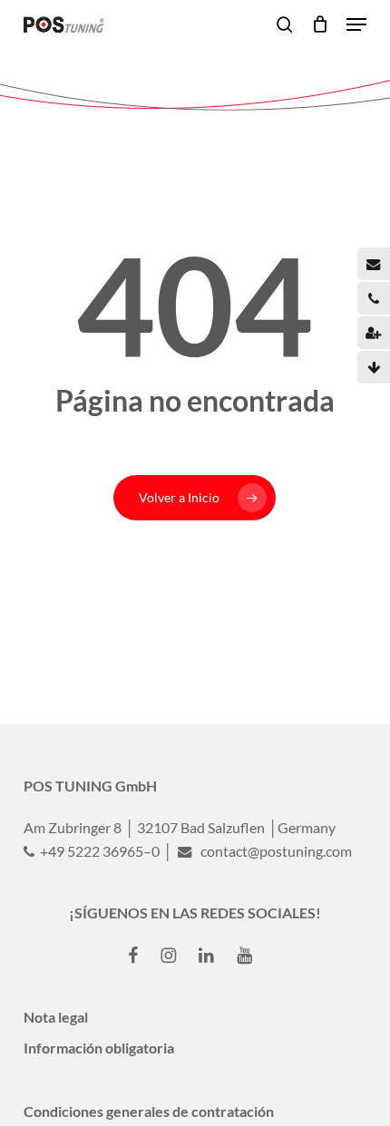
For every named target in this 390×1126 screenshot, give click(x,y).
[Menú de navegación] (356, 24)
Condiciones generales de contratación (149, 1111)
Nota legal (56, 1016)
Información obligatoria (99, 1047)
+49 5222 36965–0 (98, 850)
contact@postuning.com (275, 850)
